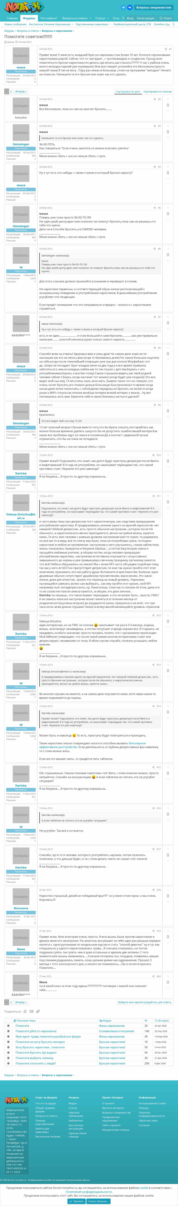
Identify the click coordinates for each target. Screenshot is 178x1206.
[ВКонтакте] (130, 7)
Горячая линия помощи (78, 1135)
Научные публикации (76, 1114)
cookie (144, 1188)
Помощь (144, 1108)
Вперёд (19, 91)
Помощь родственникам (44, 1122)
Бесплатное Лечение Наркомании (49, 24)
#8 (159, 347)
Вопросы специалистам (153, 7)
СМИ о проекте (111, 1125)
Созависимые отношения (116, 1031)
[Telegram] (123, 7)
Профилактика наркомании (111, 1118)
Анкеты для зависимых (42, 1130)
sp (21, 267)
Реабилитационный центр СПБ (132, 24)
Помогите (22, 1026)
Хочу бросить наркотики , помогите (40, 1047)
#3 (159, 125)
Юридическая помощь (116, 1129)
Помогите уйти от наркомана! (36, 1031)
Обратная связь (148, 1120)
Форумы (29, 18)
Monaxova (21, 908)
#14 (159, 706)
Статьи (100, 18)
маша (10, 42)
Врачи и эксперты (113, 1108)
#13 (159, 664)
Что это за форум (45, 1103)
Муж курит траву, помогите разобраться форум (48, 1036)
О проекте (108, 1103)
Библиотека (76, 1120)
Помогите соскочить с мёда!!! (36, 1063)
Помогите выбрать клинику (34, 1058)
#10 (159, 455)
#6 (159, 248)
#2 (159, 99)
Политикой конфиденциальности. (89, 1192)
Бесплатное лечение (47, 1136)
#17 (159, 849)
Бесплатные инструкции (76, 1127)
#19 (159, 930)
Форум (72, 1103)
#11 (159, 495)
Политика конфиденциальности (152, 1114)
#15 (159, 767)
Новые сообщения (15, 24)
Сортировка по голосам (158, 91)
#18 (159, 889)
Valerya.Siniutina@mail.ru (21, 516)
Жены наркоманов (111, 1026)
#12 (159, 615)
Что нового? (49, 18)
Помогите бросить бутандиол (36, 1053)
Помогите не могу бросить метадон (40, 1042)
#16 (159, 808)
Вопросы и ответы (74, 18)
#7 (159, 316)
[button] (90, 18)
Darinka (21, 473)
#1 (170, 48)
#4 (159, 166)
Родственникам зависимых (92, 24)
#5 (159, 207)
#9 (159, 404)
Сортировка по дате (128, 91)
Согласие (144, 1125)
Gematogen (21, 144)
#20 (159, 976)
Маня (21, 949)
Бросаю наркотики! (112, 1042)
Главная (12, 18)
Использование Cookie (152, 1103)
